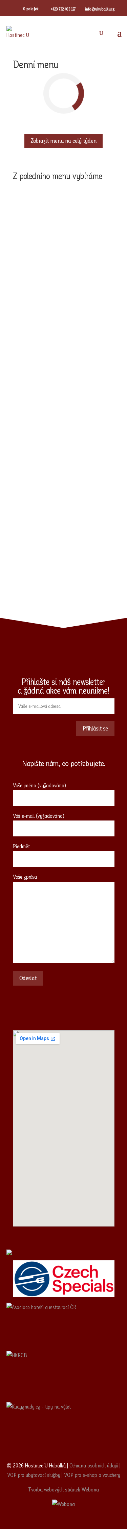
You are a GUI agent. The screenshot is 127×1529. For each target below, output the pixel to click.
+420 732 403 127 (63, 9)
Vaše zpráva (25, 877)
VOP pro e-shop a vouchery (92, 1475)
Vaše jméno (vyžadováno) (39, 785)
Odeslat (28, 978)
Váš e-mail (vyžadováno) (38, 816)
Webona (90, 1489)
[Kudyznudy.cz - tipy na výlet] (63, 1426)
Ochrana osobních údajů (93, 1465)
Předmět (21, 846)
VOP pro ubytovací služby (33, 1475)
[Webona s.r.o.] (63, 1504)
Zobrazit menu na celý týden (63, 140)
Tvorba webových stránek (54, 1489)
